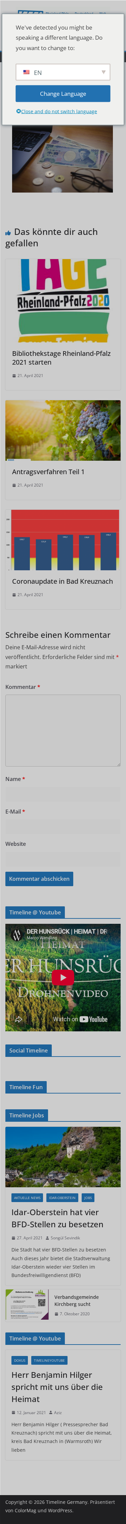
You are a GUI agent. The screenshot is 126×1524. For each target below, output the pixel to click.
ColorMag (25, 1510)
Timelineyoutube (49, 1360)
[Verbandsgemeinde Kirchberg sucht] (27, 1305)
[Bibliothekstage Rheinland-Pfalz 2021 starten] (63, 263)
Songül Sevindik (65, 1238)
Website (15, 844)
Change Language (63, 93)
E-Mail (15, 811)
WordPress (60, 1510)
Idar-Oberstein (62, 1197)
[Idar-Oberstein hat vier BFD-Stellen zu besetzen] (63, 1157)
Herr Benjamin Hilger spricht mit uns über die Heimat (57, 1386)
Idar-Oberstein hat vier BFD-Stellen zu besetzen (57, 1218)
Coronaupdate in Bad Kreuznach (62, 581)
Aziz (58, 1412)
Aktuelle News (27, 1197)
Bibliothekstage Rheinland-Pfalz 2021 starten (61, 358)
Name (15, 779)
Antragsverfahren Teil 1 (48, 471)
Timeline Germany (66, 1502)
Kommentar (22, 687)
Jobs (88, 1197)
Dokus (19, 1360)
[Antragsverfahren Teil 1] (63, 405)
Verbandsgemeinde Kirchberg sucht (76, 1300)
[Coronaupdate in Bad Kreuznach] (63, 514)
